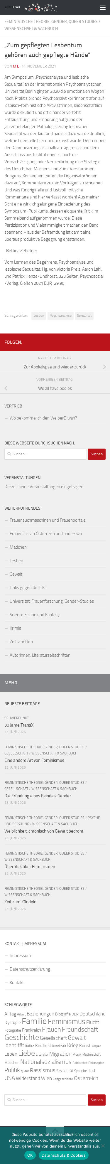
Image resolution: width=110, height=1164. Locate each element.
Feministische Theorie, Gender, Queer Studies (51, 21)
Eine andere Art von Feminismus (34, 760)
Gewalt (16, 574)
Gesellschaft (16, 753)
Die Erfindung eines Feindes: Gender (37, 796)
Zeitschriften (21, 641)
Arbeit (21, 1014)
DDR (75, 1014)
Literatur (42, 1054)
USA (9, 1078)
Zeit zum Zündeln (20, 901)
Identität (14, 1045)
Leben (10, 1054)
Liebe (26, 1053)
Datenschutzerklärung (30, 969)
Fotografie (12, 1030)
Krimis (15, 628)
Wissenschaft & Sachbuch (31, 28)
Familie (34, 1021)
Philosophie (96, 1063)
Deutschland (92, 1014)
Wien (46, 1078)
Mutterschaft (91, 1055)
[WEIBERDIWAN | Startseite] (43, 7)
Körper (96, 1046)
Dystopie (12, 1022)
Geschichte (21, 1037)
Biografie (63, 1014)
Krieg (72, 1045)
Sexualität (84, 316)
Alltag (10, 1014)
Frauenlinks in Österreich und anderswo (46, 533)
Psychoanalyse (61, 316)
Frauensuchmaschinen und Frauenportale (48, 520)
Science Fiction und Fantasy (35, 614)
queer (25, 1071)
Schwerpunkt (16, 718)
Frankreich (31, 1030)
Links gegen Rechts (27, 587)
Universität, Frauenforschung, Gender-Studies (52, 601)
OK (30, 1155)
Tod (91, 1070)
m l (16, 66)
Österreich (86, 1078)
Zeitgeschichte (63, 1079)
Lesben (38, 316)
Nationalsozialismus (46, 1061)
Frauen (51, 1029)
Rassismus (42, 1070)
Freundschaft (80, 1029)
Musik (77, 1054)
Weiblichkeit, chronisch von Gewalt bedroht (43, 831)
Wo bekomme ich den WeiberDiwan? (43, 418)
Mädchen (18, 547)
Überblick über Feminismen (29, 866)
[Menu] (102, 7)
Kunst (85, 1045)
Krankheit (59, 1046)
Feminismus (66, 1021)
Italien (29, 1046)
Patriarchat (79, 1063)
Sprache (80, 1070)
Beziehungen (40, 1014)
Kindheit (43, 1045)
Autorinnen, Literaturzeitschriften (40, 655)
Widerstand (28, 1078)
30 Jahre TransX (18, 725)
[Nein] (103, 1145)
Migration (60, 1054)
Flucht (92, 1022)
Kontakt (17, 982)
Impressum (20, 955)
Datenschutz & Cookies (64, 1155)
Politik (12, 1070)
